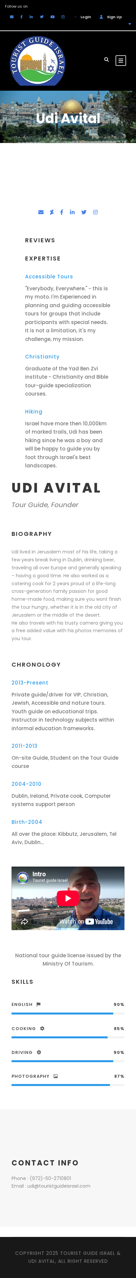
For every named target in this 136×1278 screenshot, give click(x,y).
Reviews (40, 240)
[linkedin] (31, 17)
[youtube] (52, 17)
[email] (12, 17)
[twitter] (42, 17)
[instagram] (63, 17)
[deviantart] (51, 212)
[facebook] (21, 17)
